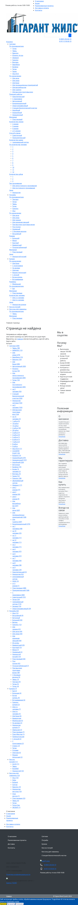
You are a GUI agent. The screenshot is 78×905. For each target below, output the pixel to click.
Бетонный (16, 618)
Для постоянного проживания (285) (19, 384)
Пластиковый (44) (18, 659)
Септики (45, 836)
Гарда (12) (16, 476)
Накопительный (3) (19, 572)
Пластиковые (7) (18, 732)
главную (20, 339)
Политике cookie (13, 902)
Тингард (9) (16, 682)
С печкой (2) (16, 739)
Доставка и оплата (13, 824)
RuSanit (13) (16, 455)
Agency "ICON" (11, 883)
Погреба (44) (14, 611)
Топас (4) (15, 686)
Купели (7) (13, 689)
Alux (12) (15, 613)
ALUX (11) (15, 764)
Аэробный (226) (18, 462)
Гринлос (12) (16, 625)
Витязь (15, 622)
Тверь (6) (15, 801)
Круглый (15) (17, 647)
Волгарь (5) (16, 474)
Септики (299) (14, 346)
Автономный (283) (19, 366)
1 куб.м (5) (16, 421)
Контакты (9, 826)
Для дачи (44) (17, 631)
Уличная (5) (16, 753)
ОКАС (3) (15, 581)
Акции (8, 816)
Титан (14, 748)
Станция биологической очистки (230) (18, 396)
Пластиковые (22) (18, 798)
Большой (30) (17, 620)
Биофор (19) (16, 467)
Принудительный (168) (20, 590)
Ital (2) (14, 691)
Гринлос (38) (16, 478)
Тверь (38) (16, 348)
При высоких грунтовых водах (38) (17, 670)
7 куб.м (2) (16, 442)
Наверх (9, 896)
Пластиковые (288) (19, 588)
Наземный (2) (17, 652)
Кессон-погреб (47, 848)
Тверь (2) (15, 679)
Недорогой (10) (18, 771)
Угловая (15, 750)
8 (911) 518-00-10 (65, 41)
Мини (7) (15, 650)
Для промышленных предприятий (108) (19, 515)
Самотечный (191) (19, 597)
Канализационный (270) (21, 524)
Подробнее (62, 436)
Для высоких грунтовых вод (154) (17, 412)
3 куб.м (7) (16, 433)
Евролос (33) (17, 359)
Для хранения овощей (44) (16, 638)
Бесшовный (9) (17, 615)
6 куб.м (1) (16, 439)
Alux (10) (15, 778)
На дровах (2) (17, 723)
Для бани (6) (16, 716)
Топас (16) (16, 380)
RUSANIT (15, 769)
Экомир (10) (16, 606)
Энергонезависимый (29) (21, 609)
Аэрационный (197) (19, 460)
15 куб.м (15, 426)
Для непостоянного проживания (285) (19, 375)
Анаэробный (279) (19, 458)
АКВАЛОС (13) (17, 350)
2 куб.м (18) (16, 428)
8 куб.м (15, 444)
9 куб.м (15, 446)
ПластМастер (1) (18, 734)
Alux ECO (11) (17, 449)
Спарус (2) (16, 746)
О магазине (10, 814)
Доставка (11, 844)
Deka (14, 780)
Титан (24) (16, 599)
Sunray (14, 785)
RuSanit (15, 782)
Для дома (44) (17, 634)
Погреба (45, 840)
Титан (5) (15, 684)
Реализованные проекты (17, 840)
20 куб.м (15, 430)
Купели (44, 844)
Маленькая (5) (17, 721)
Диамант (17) (17, 485)
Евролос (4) (16, 787)
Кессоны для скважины (50, 852)
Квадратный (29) (18, 645)
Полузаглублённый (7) (20, 666)
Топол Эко (16, 805)
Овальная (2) (17, 730)
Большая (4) (16, 693)
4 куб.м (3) (16, 435)
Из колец (15, 643)
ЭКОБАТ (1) (16, 807)
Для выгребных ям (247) (16, 503)
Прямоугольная (18, 737)
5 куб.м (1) (16, 437)
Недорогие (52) (18, 574)
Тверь (14, 766)
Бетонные (16, 465)
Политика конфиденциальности (18, 874)
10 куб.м (15, 423)
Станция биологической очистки (54, 855)
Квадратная (16, 718)
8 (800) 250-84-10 (65, 39)
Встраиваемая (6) (18, 700)
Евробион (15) (17, 357)
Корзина (9, 42)
